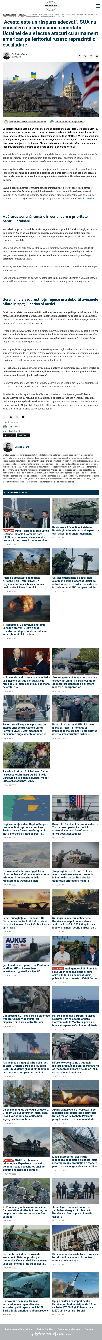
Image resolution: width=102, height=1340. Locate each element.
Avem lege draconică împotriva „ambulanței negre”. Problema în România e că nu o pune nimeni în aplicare (72, 1212)
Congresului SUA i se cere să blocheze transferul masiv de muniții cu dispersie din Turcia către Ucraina (26, 1019)
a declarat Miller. (86, 198)
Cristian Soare (21, 54)
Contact (89, 1329)
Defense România (9, 15)
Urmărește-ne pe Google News (69, 121)
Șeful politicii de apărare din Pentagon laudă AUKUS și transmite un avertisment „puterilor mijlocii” (26, 968)
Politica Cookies (45, 1329)
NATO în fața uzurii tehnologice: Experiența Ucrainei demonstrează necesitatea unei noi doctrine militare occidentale (24, 1165)
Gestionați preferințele (69, 1329)
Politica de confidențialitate (19, 1329)
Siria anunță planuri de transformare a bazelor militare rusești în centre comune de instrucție (75, 1257)
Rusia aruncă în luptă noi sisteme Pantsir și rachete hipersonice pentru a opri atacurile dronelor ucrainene (75, 530)
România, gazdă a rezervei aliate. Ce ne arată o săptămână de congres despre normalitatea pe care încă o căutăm (25, 1212)
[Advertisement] (75, 620)
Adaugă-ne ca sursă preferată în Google (27, 121)
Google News (14, 426)
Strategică (22, 15)
